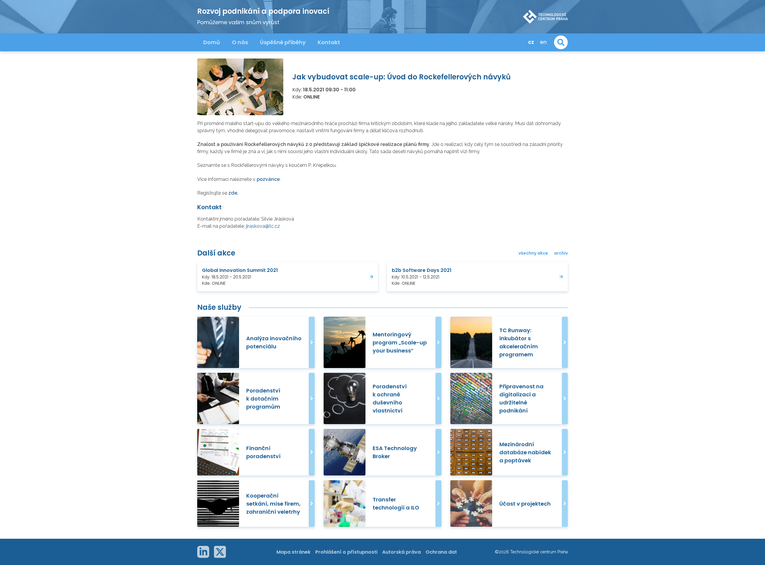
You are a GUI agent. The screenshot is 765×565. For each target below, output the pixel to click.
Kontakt (329, 42)
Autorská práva (401, 552)
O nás (240, 42)
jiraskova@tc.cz (263, 226)
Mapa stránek (293, 552)
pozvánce (268, 179)
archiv (561, 253)
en (543, 42)
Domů (211, 42)
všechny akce (533, 253)
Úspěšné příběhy (283, 42)
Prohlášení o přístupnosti (346, 552)
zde (232, 193)
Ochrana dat (441, 552)
